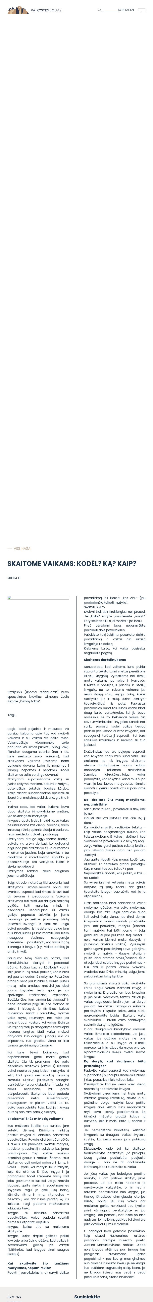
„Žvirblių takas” (29, 701)
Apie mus (14, 1297)
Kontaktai (126, 10)
